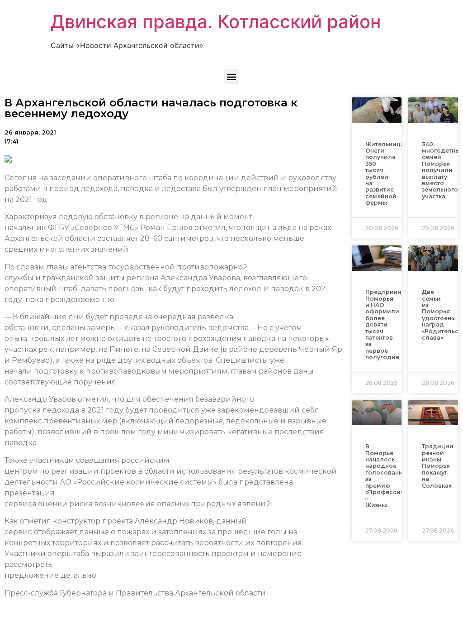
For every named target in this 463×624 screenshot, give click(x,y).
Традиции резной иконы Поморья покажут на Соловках (438, 466)
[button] (231, 76)
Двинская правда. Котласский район (216, 21)
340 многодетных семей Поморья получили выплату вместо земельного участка (442, 170)
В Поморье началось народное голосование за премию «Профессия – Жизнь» (385, 476)
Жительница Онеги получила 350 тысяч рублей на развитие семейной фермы (384, 173)
